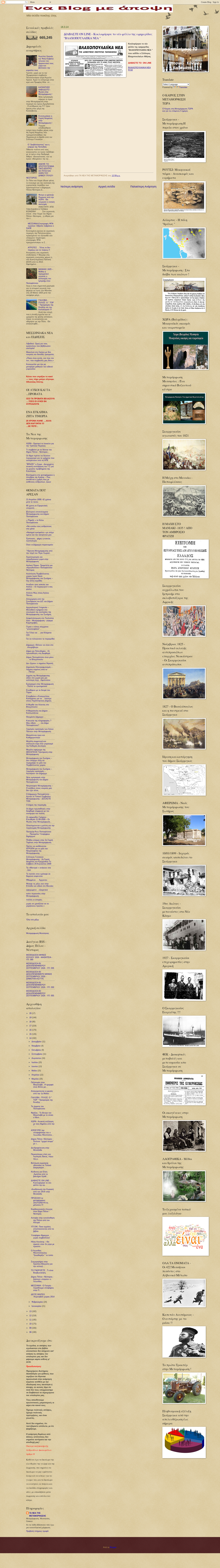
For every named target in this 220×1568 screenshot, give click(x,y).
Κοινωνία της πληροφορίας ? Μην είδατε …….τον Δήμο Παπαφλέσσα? (38, 723)
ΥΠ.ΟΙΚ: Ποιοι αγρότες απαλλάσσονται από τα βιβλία (42, 1229)
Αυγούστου (37, 1058)
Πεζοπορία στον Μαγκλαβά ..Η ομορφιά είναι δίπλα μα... (42, 1084)
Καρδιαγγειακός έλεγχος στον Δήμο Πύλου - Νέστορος (41, 1211)
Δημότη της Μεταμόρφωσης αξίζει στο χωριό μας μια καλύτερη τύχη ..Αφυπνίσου (38, 677)
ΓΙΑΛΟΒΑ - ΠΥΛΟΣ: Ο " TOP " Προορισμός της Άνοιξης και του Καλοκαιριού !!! (46, 305)
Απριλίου (36, 1075)
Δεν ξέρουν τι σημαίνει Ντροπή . (40, 663)
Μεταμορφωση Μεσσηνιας (37, 933)
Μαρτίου (35, 1079)
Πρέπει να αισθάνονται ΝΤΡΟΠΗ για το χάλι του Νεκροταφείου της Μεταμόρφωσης (37, 849)
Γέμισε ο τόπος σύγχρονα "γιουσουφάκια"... (37, 628)
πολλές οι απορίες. (34, 900)
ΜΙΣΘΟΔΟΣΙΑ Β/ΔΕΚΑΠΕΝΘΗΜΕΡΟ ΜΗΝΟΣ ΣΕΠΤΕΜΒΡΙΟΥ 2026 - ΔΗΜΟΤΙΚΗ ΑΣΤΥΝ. (39, 975)
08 (30, 1332)
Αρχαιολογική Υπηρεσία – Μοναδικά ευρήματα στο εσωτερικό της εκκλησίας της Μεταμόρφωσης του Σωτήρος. (39, 610)
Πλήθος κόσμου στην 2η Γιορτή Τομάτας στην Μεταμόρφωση (39, 841)
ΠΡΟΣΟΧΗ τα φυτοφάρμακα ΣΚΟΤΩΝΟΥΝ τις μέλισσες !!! (39, 1201)
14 (30, 1038)
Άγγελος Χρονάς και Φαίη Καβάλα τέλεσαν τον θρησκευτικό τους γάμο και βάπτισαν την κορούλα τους (40, 63)
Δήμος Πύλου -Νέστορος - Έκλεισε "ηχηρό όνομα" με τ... (42, 1141)
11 (30, 1320)
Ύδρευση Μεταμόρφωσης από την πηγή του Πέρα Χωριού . (39, 552)
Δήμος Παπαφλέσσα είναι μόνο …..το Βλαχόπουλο (39, 658)
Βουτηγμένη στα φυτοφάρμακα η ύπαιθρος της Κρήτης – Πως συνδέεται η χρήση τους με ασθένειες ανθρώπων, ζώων (40, 478)
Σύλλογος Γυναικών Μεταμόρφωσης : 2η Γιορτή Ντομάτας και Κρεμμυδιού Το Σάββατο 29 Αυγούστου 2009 (38, 860)
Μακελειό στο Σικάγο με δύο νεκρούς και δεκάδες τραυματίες (40, 353)
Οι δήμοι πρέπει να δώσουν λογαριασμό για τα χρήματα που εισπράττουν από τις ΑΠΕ (40, 458)
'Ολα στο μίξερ (32, 920)
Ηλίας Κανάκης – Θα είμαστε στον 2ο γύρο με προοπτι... (42, 1244)
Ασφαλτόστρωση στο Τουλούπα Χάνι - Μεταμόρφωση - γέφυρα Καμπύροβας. (40, 620)
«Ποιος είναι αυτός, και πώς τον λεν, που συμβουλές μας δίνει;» (40, 359)
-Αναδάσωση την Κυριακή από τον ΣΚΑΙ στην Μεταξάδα (42, 1191)
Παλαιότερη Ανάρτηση (143, 186)
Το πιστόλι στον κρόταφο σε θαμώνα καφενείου (38, 875)
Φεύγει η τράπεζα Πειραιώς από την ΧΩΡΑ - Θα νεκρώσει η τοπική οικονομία (46, 199)
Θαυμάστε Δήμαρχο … (36, 717)
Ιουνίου (35, 1066)
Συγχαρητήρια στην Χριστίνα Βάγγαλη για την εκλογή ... (42, 1264)
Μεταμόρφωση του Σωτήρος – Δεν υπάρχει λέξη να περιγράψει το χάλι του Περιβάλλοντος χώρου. (39, 761)
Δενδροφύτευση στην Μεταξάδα (40, 1149)
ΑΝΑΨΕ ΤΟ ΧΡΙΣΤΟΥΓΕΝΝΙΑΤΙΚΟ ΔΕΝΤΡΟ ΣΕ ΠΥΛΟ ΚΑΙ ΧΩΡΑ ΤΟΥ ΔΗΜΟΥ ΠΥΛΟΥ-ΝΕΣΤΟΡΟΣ (40, 171)
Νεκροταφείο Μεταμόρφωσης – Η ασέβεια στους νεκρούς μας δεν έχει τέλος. (39, 788)
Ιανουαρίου (37, 1306)
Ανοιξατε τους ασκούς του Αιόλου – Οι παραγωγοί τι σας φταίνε (39, 586)
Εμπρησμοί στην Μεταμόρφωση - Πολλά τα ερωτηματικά (40, 685)
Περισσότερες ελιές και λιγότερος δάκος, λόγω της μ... (42, 1156)
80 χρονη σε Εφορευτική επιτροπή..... (36, 507)
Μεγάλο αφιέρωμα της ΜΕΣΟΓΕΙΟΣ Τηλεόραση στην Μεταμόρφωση (39, 752)
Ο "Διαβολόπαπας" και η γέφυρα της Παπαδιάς (38, 145)
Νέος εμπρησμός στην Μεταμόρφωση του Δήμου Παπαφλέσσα (37, 779)
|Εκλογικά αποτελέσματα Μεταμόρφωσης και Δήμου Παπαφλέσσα (37, 514)
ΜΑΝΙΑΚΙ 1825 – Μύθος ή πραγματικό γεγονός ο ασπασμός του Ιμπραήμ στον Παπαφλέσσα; (39, 276)
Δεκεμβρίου (37, 1041)
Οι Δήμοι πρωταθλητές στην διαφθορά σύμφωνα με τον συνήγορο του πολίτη (38, 811)
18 (30, 1022)
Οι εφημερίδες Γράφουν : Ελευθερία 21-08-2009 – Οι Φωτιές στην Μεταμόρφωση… (39, 819)
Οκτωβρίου (37, 1050)
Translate (183, 87)
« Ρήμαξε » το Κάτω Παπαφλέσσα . (35, 521)
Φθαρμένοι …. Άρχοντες (36, 880)
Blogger (113, 1547)
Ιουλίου (35, 1062)
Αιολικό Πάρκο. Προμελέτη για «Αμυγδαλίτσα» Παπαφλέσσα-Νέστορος (39, 567)
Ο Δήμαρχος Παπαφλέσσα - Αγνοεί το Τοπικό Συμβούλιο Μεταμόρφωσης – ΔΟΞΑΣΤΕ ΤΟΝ (38, 797)
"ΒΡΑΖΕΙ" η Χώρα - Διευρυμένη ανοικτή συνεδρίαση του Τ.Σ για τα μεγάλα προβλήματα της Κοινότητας (40, 467)
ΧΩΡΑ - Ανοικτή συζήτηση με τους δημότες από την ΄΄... (42, 1123)
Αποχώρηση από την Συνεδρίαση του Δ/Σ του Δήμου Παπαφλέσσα (39, 601)
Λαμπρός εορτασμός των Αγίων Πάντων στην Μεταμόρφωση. (40, 730)
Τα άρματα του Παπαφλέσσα (38, 1107)
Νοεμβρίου (36, 1046)
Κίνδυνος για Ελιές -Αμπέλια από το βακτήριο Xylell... (39, 1174)
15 (30, 1034)
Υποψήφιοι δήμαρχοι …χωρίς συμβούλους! (41, 1236)
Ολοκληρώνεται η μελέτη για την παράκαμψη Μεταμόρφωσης (40, 826)
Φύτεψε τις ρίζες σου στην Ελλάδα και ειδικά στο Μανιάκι (39, 885)
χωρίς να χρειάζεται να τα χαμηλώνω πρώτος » (37, 904)
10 (30, 1324)
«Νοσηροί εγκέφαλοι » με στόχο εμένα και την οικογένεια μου (40, 533)
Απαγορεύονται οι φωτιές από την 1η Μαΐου (42, 1092)
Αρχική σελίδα (106, 186)
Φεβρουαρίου (38, 1302)
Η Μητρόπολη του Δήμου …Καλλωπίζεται (38, 712)
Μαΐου (35, 1070)
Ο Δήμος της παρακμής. (36, 805)
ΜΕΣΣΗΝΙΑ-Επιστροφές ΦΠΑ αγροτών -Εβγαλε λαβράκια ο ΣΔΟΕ (40, 225)
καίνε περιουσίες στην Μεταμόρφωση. (35, 894)
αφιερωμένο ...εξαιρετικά (37, 890)
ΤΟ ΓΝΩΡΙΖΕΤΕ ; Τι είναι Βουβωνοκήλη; (42, 1271)
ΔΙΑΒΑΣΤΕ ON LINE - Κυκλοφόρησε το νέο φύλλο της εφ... (41, 1182)
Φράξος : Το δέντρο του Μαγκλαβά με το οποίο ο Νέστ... (42, 1115)
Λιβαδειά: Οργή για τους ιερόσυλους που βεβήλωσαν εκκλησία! (38, 345)
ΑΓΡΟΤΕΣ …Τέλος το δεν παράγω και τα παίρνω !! (39, 248)
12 (30, 1315)
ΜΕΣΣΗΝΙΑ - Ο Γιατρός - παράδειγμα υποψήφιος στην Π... (42, 1287)
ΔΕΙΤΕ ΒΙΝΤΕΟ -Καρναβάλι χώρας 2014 (42, 1295)
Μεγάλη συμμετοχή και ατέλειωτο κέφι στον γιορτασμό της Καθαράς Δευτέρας (39, 743)
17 (30, 1026)
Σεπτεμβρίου (37, 1054)
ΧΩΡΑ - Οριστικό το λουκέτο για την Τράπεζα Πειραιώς (40, 444)
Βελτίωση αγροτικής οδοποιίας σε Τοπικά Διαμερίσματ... (41, 1165)
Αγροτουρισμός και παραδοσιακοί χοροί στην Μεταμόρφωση (37, 559)
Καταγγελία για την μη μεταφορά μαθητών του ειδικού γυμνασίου (39, 366)
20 (30, 1013)
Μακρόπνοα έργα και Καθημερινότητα (35, 736)
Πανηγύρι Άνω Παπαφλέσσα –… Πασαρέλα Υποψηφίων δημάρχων (38, 834)
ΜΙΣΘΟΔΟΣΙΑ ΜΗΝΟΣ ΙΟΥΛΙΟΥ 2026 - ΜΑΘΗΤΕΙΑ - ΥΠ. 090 (39, 957)
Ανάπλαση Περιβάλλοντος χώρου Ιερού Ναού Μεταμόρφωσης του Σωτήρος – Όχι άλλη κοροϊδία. (39, 577)
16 (30, 1030)
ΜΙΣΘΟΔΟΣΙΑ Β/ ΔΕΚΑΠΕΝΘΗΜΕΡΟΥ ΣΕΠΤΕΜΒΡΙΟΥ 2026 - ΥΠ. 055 (40, 993)
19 (30, 1017)
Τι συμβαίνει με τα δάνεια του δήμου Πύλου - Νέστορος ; (39, 451)
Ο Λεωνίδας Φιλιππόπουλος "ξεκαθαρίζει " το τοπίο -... (42, 1254)
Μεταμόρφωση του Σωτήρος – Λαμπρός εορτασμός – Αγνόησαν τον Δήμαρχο (39, 771)
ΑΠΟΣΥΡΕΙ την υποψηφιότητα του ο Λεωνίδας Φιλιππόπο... (42, 1132)
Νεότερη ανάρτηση (72, 186)
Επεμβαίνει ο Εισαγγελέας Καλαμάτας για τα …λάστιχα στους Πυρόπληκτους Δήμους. (39, 698)
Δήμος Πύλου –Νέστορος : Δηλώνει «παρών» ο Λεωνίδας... (42, 1279)
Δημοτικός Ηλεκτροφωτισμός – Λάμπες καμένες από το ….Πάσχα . (39, 669)
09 (30, 1328)
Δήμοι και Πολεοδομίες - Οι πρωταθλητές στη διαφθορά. (38, 652)
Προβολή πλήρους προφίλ (37, 1531)
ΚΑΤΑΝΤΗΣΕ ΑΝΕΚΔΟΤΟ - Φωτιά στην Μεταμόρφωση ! (45, 90)
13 (30, 1311)
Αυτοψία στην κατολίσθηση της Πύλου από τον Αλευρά (42, 1220)
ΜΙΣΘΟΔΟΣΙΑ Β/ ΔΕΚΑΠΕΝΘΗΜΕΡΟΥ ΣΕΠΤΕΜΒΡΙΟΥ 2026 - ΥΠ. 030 (40, 984)
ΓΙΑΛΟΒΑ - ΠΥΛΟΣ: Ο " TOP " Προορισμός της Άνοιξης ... (42, 1099)
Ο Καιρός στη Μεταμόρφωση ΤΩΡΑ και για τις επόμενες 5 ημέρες (177, 110)
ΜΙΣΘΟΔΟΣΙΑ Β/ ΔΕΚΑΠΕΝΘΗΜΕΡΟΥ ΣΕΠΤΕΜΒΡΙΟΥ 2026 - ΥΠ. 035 (40, 965)
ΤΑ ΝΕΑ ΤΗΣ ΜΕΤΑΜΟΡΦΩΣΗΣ (37, 1514)
